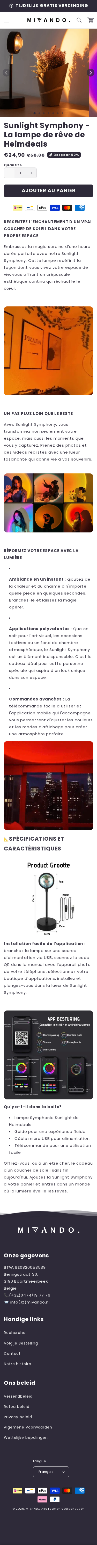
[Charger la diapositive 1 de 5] (53, 113)
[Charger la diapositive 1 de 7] (62, 113)
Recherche (15, 1332)
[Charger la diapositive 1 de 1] (34, 113)
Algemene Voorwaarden (28, 1427)
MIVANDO (33, 1509)
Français (46, 1471)
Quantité (13, 165)
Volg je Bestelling (21, 1343)
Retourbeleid (16, 1406)
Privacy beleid (18, 1416)
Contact (12, 1353)
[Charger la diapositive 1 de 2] (39, 113)
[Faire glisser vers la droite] (90, 73)
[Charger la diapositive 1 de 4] (48, 113)
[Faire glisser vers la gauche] (6, 73)
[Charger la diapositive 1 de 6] (58, 113)
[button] (6, 20)
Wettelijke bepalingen (26, 1437)
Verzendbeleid (18, 1396)
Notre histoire (17, 1363)
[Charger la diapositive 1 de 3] (44, 113)
